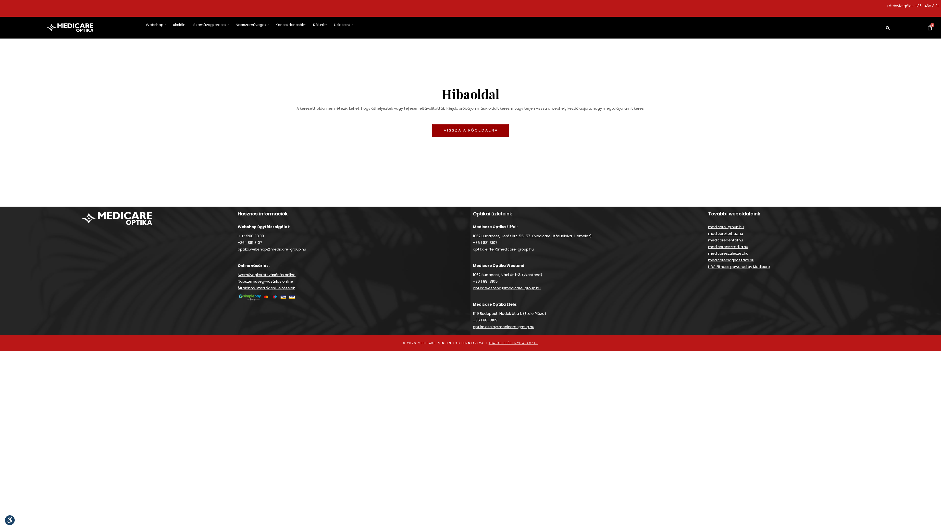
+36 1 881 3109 (485, 320)
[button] (887, 28)
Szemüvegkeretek (209, 24)
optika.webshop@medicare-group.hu (272, 249)
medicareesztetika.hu (728, 246)
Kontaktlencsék (290, 24)
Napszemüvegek (251, 24)
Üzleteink (342, 24)
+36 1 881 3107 (250, 242)
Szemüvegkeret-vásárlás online (267, 274)
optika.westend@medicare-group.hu (507, 288)
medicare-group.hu (726, 226)
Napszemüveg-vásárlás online (265, 281)
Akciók (178, 24)
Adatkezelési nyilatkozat (513, 343)
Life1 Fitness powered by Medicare (739, 266)
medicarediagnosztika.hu (731, 260)
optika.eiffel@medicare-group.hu (503, 249)
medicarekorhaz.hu (725, 233)
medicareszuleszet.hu (728, 253)
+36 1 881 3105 (485, 281)
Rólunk (319, 24)
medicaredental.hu (725, 240)
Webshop (154, 24)
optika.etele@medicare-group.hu (503, 326)
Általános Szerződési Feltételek (266, 288)
